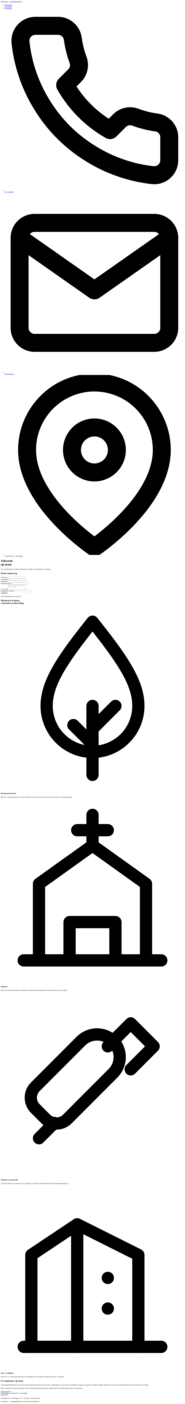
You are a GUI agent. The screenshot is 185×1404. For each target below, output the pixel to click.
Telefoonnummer (6, 583)
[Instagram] (8, 8)
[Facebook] (8, 5)
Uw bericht (4, 589)
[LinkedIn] (8, 6)
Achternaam (4, 579)
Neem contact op (6, 1391)
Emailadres (4, 581)
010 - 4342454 (9, 192)
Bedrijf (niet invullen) (7, 591)
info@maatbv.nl (9, 374)
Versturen (4, 593)
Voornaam (4, 577)
